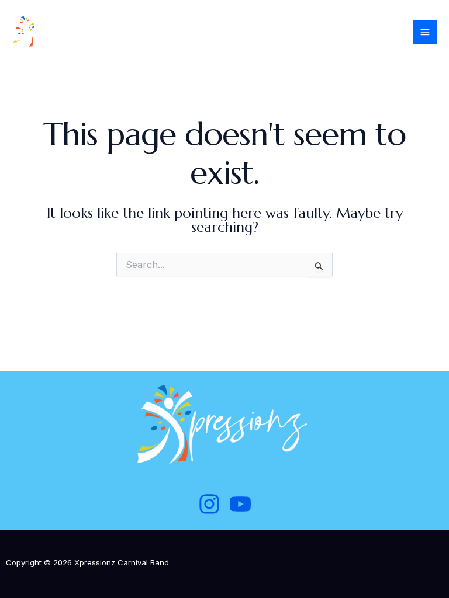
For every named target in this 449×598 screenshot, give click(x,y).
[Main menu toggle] (425, 32)
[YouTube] (240, 504)
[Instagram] (209, 504)
